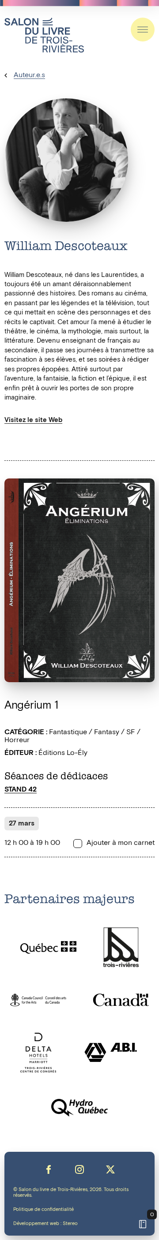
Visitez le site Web (33, 420)
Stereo (70, 1224)
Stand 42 (20, 789)
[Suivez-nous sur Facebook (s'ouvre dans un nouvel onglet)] (48, 1169)
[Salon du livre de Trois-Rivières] (44, 35)
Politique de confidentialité (43, 1209)
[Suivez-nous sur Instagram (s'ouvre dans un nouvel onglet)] (79, 1169)
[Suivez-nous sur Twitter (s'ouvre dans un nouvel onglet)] (110, 1169)
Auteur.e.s (29, 75)
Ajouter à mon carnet (121, 843)
